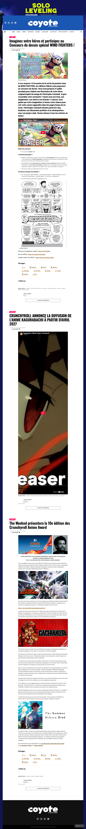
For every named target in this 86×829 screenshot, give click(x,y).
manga (63, 288)
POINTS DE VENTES (63, 32)
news (20, 289)
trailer (62, 495)
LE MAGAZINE (45, 32)
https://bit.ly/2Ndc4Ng (44, 251)
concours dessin (52, 288)
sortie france (56, 495)
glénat (59, 288)
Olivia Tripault (15, 50)
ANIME (13, 32)
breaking (46, 495)
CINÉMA (24, 32)
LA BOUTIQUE (53, 32)
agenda (28, 288)
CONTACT (71, 32)
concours (45, 288)
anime (32, 495)
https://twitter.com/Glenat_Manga (44, 257)
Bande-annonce (38, 495)
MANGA (18, 32)
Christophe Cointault (36, 288)
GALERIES (37, 32)
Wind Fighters (25, 289)
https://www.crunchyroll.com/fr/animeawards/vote (31, 608)
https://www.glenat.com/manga (36, 254)
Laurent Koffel (15, 329)
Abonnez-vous (79, 825)
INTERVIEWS (30, 32)
